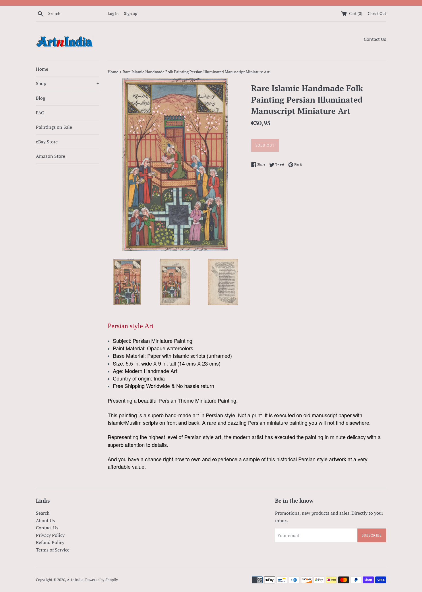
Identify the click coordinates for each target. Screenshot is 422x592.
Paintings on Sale (54, 127)
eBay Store (47, 142)
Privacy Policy (50, 535)
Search (42, 513)
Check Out (377, 13)
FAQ (40, 112)
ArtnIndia (75, 579)
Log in (113, 13)
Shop (67, 83)
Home (42, 69)
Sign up (130, 13)
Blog (40, 98)
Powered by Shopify (101, 579)
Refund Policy (50, 542)
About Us (45, 520)
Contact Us (375, 39)
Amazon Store (50, 156)
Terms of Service (52, 550)
